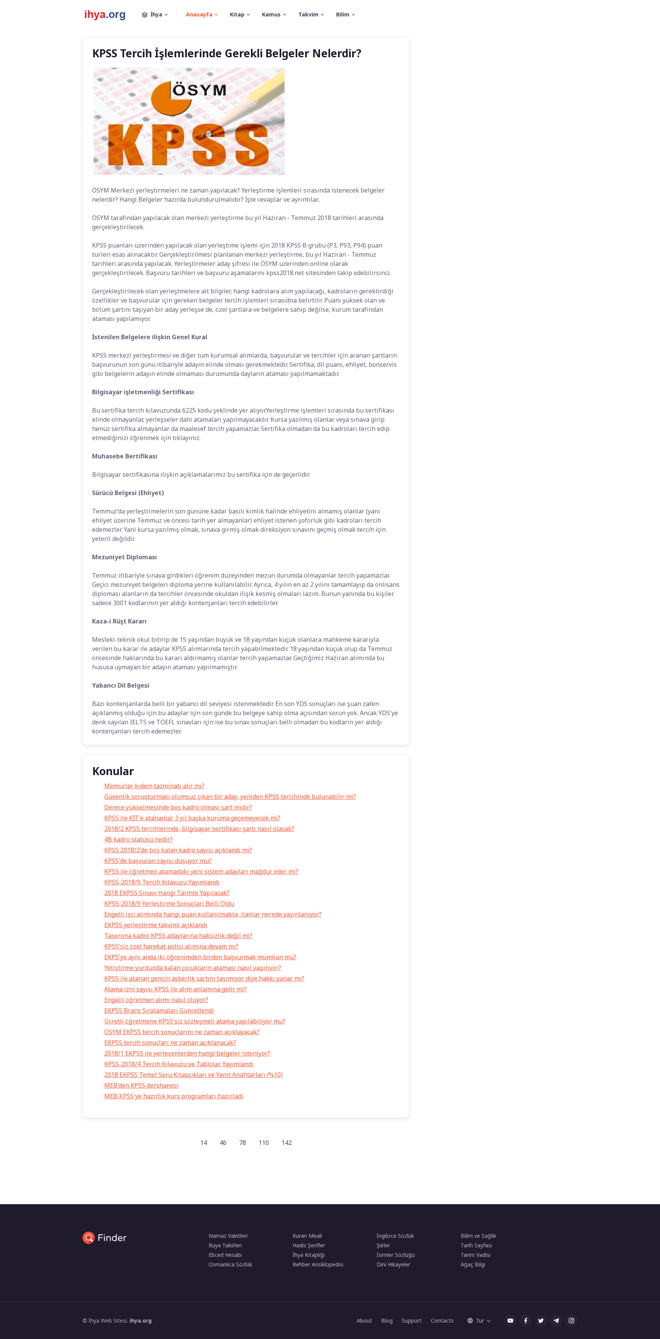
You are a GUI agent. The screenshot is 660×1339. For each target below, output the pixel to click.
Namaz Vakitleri (228, 1235)
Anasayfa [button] (199, 14)
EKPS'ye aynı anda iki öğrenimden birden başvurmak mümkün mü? (200, 957)
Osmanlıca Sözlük (230, 1264)
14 (203, 1142)
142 (286, 1142)
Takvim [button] (308, 14)
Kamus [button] (271, 14)
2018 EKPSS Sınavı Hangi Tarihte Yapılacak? (167, 893)
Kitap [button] (237, 14)
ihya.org (140, 1320)
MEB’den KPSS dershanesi (141, 1085)
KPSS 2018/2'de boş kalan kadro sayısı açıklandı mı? (178, 850)
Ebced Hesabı (225, 1254)
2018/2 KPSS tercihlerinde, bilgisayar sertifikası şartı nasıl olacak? (199, 828)
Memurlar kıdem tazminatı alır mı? (154, 786)
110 (264, 1142)
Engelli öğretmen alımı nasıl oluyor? (156, 1000)
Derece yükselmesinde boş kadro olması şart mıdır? (178, 807)
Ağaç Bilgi (473, 1264)
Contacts (442, 1320)
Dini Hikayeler (393, 1264)
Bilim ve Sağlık (478, 1235)
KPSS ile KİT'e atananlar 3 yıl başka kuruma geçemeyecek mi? (192, 818)
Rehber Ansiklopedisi (318, 1264)
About (364, 1320)
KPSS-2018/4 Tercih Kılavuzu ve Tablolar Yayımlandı (179, 1064)
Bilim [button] (342, 14)
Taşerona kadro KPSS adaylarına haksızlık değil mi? (178, 935)
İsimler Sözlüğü (396, 1254)
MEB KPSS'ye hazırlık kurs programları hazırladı (173, 1096)
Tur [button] (480, 1320)
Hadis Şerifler (309, 1245)
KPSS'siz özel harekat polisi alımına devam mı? (171, 946)
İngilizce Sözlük (395, 1235)
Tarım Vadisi (475, 1254)
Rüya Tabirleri (225, 1245)
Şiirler (383, 1245)
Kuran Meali (307, 1235)
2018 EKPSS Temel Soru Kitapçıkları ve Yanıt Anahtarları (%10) (193, 1074)
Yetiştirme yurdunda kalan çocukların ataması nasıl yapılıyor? (192, 967)
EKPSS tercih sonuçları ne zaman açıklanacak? (170, 1042)
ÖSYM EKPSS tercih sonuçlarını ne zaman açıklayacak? (182, 1032)
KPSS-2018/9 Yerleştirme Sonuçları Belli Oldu (169, 903)
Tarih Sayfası (476, 1245)
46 (223, 1142)
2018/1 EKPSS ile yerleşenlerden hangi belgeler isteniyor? (187, 1053)
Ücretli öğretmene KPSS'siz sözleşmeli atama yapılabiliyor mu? (194, 1021)
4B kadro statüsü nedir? (138, 839)
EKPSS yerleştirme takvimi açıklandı (155, 925)
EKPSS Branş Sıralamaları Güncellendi (159, 1010)
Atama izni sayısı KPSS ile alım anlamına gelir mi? (175, 989)
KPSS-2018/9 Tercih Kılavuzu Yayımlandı (162, 882)
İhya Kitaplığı (309, 1254)
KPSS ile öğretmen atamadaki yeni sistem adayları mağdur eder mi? (201, 871)
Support (412, 1320)
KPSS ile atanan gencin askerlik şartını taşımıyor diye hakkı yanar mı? (204, 978)
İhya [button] (156, 14)
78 (242, 1142)
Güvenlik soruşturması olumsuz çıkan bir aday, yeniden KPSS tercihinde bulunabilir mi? (230, 796)
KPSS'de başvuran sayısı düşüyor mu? (158, 861)
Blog (387, 1320)
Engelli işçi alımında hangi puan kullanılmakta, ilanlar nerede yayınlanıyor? (213, 914)
